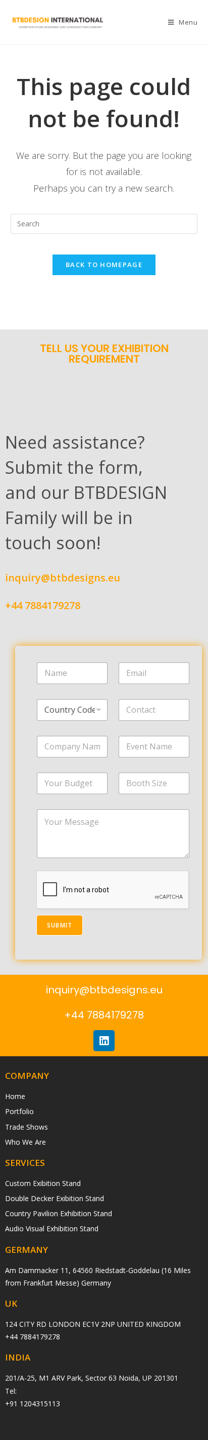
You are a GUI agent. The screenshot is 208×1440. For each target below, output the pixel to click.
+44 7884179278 (42, 605)
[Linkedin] (104, 1040)
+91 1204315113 (32, 1403)
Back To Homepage (104, 264)
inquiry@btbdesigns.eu (62, 577)
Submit (59, 925)
